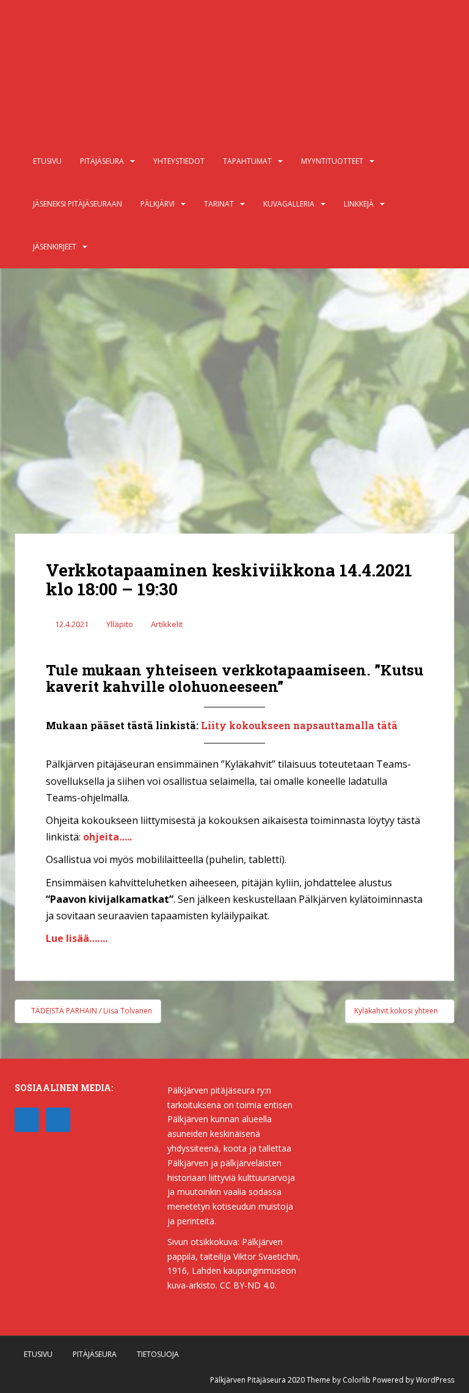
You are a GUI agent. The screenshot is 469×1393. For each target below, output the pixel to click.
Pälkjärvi (157, 204)
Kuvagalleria (288, 204)
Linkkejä (359, 204)
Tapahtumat (247, 161)
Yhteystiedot (179, 161)
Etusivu (47, 161)
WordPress (435, 1380)
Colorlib (357, 1380)
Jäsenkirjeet (54, 246)
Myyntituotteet (332, 161)
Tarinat (219, 204)
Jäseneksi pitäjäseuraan (77, 204)
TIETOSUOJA (158, 1354)
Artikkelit (167, 624)
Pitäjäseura (102, 161)
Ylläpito (119, 624)
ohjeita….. (107, 837)
